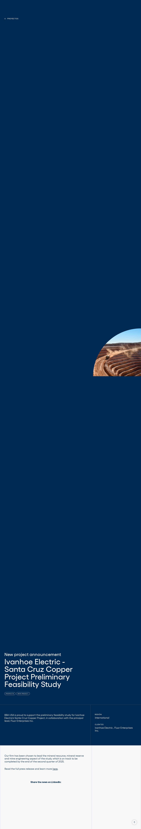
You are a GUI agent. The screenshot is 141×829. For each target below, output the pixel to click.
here (55, 768)
